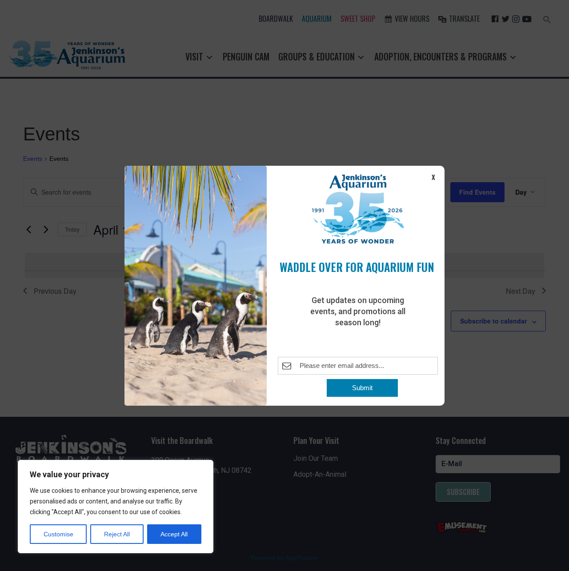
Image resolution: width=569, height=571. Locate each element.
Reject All (117, 534)
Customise (58, 534)
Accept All (174, 534)
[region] (115, 506)
